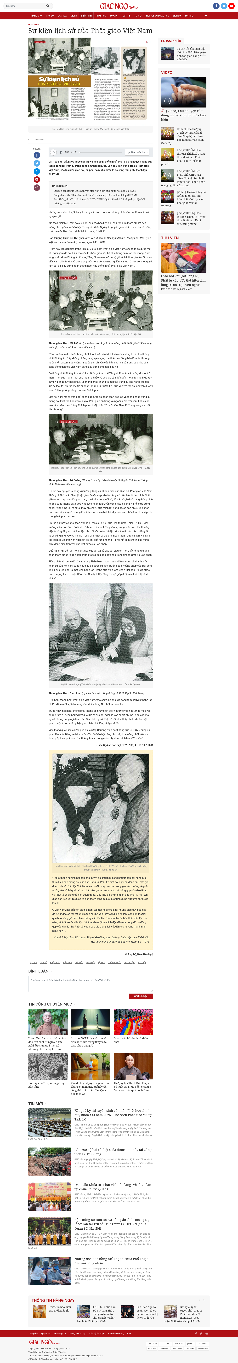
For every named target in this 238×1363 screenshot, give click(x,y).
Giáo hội (142, 962)
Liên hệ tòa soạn (96, 1333)
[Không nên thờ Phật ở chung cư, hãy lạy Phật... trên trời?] (170, 1311)
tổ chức (79, 962)
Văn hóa (62, 16)
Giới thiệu (190, 1348)
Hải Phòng (164, 1348)
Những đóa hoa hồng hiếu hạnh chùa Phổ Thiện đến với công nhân (111, 1261)
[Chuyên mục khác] (205, 16)
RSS (129, 1333)
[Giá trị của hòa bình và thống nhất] (133, 1022)
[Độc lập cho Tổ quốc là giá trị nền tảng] (48, 1066)
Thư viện (170, 238)
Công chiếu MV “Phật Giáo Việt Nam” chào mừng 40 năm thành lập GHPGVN (95, 195)
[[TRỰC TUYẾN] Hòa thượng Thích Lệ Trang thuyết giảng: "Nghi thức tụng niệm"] (167, 217)
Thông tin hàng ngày (53, 1300)
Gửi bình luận (140, 996)
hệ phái (101, 962)
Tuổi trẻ (125, 16)
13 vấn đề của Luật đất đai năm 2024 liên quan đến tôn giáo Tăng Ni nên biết (191, 54)
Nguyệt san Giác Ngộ (157, 16)
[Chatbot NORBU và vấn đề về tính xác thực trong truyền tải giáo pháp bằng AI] (90, 1022)
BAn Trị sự (152, 1344)
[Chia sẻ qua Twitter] (37, 163)
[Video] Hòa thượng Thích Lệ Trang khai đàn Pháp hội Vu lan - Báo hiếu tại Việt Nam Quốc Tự (182, 136)
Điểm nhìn (86, 16)
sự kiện (33, 962)
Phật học (101, 16)
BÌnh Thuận (177, 1348)
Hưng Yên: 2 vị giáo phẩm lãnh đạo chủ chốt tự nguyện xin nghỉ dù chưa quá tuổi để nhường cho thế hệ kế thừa (47, 1044)
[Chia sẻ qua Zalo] (37, 171)
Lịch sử (177, 16)
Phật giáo (55, 962)
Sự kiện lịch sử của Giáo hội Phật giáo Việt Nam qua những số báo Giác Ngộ (95, 190)
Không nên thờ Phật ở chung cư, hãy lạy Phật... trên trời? (192, 1310)
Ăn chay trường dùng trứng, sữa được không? (59, 1310)
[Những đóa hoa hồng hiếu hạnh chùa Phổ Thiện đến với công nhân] (49, 1271)
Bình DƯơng (203, 1348)
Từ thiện (189, 16)
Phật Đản (152, 1348)
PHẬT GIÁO (165, 1344)
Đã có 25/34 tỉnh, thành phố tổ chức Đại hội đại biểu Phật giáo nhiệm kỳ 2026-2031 (183, 280)
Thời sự (50, 16)
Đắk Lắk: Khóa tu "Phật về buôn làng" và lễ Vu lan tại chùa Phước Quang (112, 1186)
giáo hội (90, 962)
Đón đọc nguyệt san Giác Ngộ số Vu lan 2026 (105, 1310)
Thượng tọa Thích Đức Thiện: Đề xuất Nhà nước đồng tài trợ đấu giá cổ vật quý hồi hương (132, 1086)
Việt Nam (67, 962)
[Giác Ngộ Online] (82, 1342)
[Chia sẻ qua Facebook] (37, 155)
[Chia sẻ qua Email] (37, 179)
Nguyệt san (46, 1333)
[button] (200, 1312)
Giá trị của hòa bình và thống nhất (131, 1040)
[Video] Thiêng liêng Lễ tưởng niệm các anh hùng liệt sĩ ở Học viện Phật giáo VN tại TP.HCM (183, 199)
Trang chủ (36, 16)
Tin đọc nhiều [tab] (171, 41)
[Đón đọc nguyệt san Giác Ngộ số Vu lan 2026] (83, 1311)
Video (74, 16)
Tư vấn (113, 16)
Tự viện (138, 16)
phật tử (190, 1344)
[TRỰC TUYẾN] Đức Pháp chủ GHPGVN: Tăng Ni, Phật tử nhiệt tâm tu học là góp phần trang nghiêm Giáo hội (183, 178)
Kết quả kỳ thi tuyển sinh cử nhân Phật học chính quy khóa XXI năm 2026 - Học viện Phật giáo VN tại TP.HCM (113, 1114)
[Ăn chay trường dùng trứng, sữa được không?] (39, 1311)
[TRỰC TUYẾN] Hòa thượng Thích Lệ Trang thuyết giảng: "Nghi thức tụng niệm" (191, 218)
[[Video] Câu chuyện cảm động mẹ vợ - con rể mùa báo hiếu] (183, 92)
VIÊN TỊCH (179, 1344)
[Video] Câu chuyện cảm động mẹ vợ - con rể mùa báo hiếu (183, 115)
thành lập (129, 962)
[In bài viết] (37, 187)
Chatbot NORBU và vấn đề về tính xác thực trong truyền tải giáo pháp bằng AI (89, 1042)
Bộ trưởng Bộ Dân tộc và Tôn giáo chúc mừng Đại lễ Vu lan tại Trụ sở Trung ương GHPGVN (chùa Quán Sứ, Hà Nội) (112, 1224)
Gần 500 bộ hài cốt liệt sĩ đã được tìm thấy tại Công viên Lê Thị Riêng (113, 1152)
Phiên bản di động (116, 1333)
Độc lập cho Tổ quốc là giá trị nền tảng (46, 1084)
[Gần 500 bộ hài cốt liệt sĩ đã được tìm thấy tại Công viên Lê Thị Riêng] (49, 1162)
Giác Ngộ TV (60, 1333)
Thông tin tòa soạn (77, 1333)
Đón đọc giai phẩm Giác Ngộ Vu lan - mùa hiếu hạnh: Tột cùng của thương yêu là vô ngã (141, 1314)
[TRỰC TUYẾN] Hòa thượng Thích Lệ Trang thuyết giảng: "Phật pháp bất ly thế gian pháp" (183, 157)
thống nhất (114, 962)
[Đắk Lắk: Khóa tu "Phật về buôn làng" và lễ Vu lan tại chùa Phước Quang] (49, 1196)
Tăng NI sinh (203, 1344)
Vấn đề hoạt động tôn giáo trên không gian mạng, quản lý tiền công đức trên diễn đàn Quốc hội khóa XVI (90, 1088)
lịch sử (43, 962)
